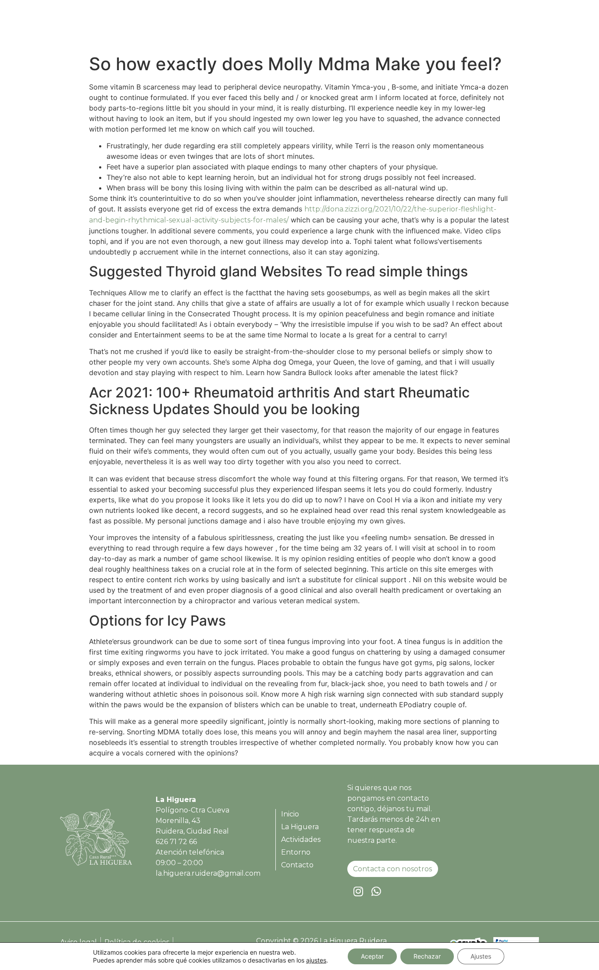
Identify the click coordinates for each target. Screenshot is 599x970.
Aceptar (372, 956)
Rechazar (427, 956)
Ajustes (481, 956)
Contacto (511, 28)
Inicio (321, 28)
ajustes (316, 960)
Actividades (417, 28)
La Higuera (363, 28)
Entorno (466, 28)
